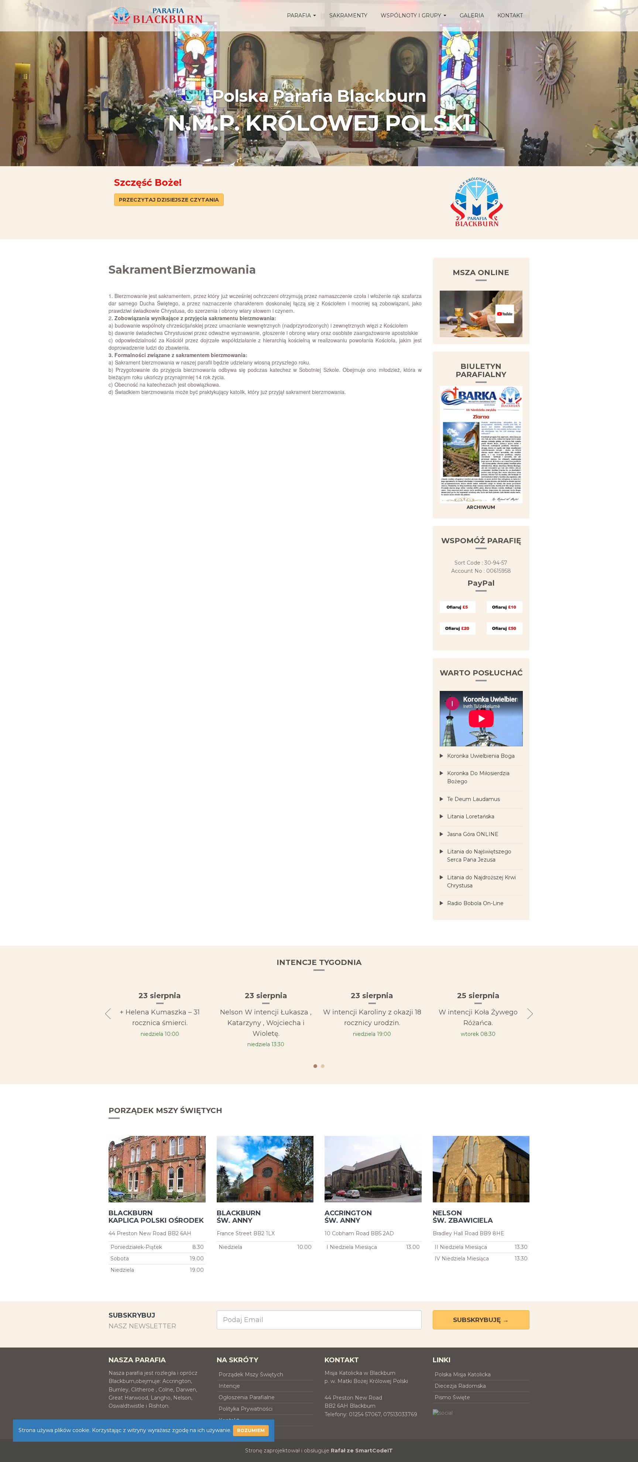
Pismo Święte (452, 1397)
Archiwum (481, 507)
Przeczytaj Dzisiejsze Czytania (169, 199)
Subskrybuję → (481, 1320)
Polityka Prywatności (245, 1408)
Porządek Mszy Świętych (251, 1374)
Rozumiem (251, 1430)
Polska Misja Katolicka (463, 1374)
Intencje (229, 1386)
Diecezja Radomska (460, 1386)
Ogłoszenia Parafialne (247, 1397)
